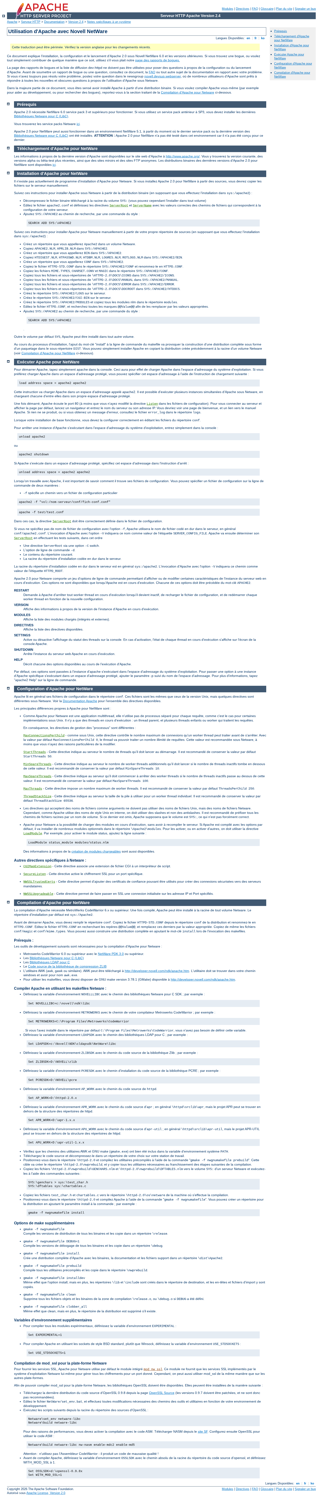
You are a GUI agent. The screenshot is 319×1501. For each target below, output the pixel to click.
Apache (12, 22)
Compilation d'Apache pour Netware (187, 92)
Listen (152, 404)
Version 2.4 (75, 22)
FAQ (255, 8)
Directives (242, 8)
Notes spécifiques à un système (109, 22)
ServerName (142, 205)
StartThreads (34, 752)
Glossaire (267, 8)
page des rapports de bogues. (157, 60)
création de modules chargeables (96, 851)
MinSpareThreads (37, 764)
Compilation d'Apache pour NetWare (48, 353)
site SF (203, 1431)
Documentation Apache (80, 701)
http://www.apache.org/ (183, 156)
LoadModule (32, 833)
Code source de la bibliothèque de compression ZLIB (67, 966)
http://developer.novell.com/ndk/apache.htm (157, 971)
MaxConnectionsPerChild (43, 735)
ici (78, 124)
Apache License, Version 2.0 (45, 1493)
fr (256, 38)
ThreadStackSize (37, 796)
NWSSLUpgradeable (38, 894)
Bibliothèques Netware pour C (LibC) (41, 116)
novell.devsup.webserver (162, 76)
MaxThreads (32, 789)
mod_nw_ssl (153, 1369)
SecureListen (34, 874)
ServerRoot (119, 205)
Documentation (54, 22)
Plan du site (284, 8)
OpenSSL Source (161, 1393)
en (248, 38)
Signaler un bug (305, 8)
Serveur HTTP (30, 22)
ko (263, 38)
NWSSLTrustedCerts (39, 882)
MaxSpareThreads (37, 776)
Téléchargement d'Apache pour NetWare (291, 38)
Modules (227, 8)
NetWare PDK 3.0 (111, 954)
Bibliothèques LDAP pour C (50, 962)
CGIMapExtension (37, 866)
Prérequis (280, 31)
